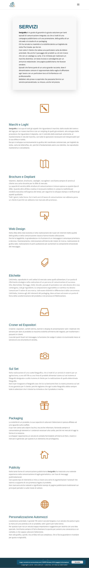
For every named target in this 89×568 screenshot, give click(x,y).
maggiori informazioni (62, 562)
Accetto (77, 562)
